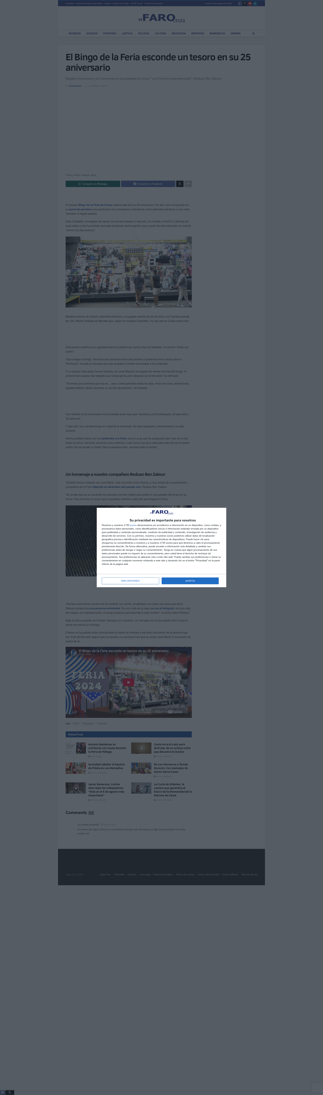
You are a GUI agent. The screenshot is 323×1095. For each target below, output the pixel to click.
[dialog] (161, 547)
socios (133, 525)
